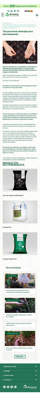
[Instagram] (8, 11)
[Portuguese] (28, 11)
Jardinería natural (15, 26)
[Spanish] (31, 11)
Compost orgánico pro (19, 24)
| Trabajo (6, 371)
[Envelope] (18, 11)
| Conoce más (8, 375)
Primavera (29, 26)
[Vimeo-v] (15, 11)
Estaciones (6, 26)
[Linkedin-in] (12, 11)
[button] (37, 15)
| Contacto (7, 380)
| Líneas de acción (9, 366)
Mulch (23, 26)
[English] (26, 11)
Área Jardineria (7, 24)
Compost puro (31, 24)
